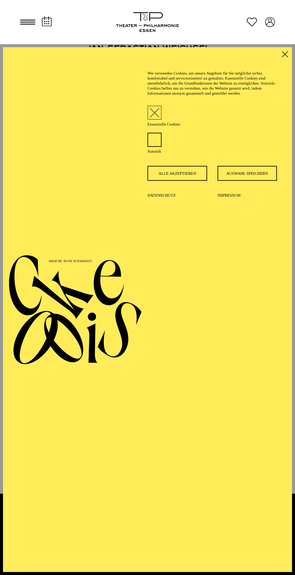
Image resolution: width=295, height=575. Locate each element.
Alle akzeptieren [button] (177, 173)
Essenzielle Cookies (164, 124)
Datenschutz (162, 195)
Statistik (154, 151)
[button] (27, 22)
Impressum (229, 195)
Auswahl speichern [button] (247, 173)
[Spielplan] (47, 21)
